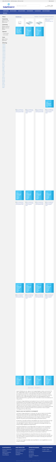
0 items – (50, 5)
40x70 (3, 63)
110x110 (3, 53)
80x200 (3, 81)
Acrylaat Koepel (21, 10)
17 (35, 387)
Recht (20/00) (5, 34)
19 (38, 387)
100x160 (3, 48)
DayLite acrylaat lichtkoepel (21, 449)
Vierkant (5, 40)
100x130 (3, 46)
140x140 (3, 57)
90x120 (3, 84)
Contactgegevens (5, 453)
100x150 (3, 47)
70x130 (3, 73)
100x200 (3, 50)
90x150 (3, 85)
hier (38, 440)
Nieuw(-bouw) (6, 20)
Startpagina (5, 10)
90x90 (3, 87)
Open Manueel (6, 27)
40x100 (3, 60)
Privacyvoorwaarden (27, 460)
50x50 (3, 64)
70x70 (3, 74)
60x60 (3, 67)
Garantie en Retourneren (6, 449)
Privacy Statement (5, 454)
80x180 (3, 80)
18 (37, 387)
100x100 (3, 44)
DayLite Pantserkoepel (20, 450)
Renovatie (5, 22)
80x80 (3, 83)
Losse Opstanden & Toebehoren (19, 454)
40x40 (3, 61)
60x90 (3, 70)
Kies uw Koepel (13, 10)
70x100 (3, 71)
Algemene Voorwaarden (20, 460)
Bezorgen (5, 13)
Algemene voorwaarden (6, 452)
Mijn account (51, 1)
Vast (4, 29)
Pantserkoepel (30, 10)
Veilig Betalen (4, 450)
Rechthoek (5, 39)
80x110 (3, 77)
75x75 (3, 76)
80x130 (3, 78)
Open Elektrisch (6, 26)
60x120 (3, 66)
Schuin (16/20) (5, 33)
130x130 (3, 56)
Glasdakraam (38, 10)
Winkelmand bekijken (49, 6)
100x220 (3, 51)
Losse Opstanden (46, 10)
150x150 (3, 58)
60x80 (3, 68)
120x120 (3, 54)
